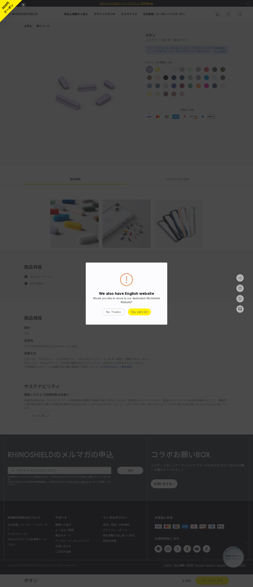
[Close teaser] (23, 5)
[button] (11, 11)
